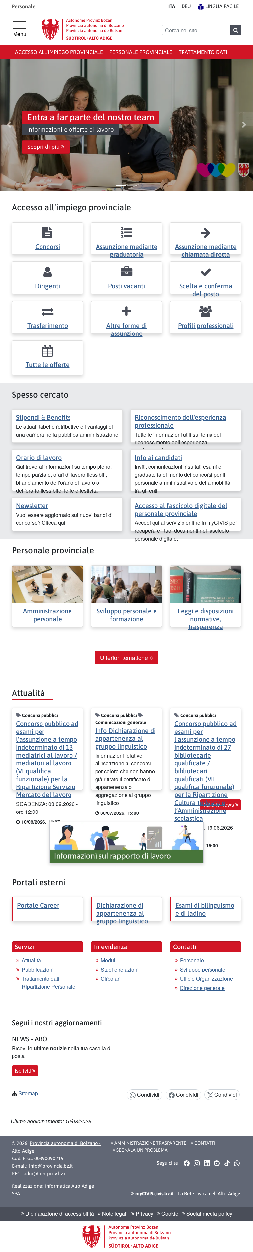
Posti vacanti (126, 286)
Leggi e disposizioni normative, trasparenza (206, 618)
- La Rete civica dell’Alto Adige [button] (187, 1193)
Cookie (169, 1213)
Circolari (111, 978)
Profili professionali (206, 325)
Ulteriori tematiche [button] (125, 657)
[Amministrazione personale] (47, 583)
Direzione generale (202, 988)
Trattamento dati (203, 52)
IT (171, 6)
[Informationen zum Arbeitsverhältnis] (126, 842)
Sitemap (28, 1093)
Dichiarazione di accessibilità (59, 1213)
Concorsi (47, 246)
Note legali (114, 1213)
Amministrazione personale (47, 615)
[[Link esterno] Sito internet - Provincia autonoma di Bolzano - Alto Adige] (83, 29)
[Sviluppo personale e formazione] (126, 583)
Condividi (147, 1094)
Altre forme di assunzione (126, 329)
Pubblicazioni (38, 969)
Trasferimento (47, 325)
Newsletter (32, 505)
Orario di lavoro (39, 457)
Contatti (204, 1143)
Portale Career (38, 905)
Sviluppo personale (202, 969)
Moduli (109, 960)
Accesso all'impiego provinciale (59, 52)
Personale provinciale (140, 52)
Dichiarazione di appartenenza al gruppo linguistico (122, 913)
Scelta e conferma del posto (205, 290)
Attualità (31, 960)
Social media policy (208, 1213)
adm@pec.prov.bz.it (45, 1173)
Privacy (143, 1213)
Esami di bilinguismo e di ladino (204, 909)
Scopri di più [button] (44, 147)
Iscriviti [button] (23, 1070)
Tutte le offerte (48, 364)
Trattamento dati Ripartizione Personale (48, 982)
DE (186, 6)
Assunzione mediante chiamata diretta (206, 250)
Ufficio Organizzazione (206, 978)
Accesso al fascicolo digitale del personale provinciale (181, 509)
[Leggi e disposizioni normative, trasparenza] (205, 583)
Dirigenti (47, 286)
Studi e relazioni (120, 969)
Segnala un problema (141, 1150)
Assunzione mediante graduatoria (126, 250)
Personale (192, 960)
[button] (9, 125)
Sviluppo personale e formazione (127, 615)
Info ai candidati (158, 457)
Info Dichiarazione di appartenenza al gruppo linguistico (125, 738)
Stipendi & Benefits (43, 417)
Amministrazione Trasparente (149, 1143)
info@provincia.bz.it (51, 1166)
